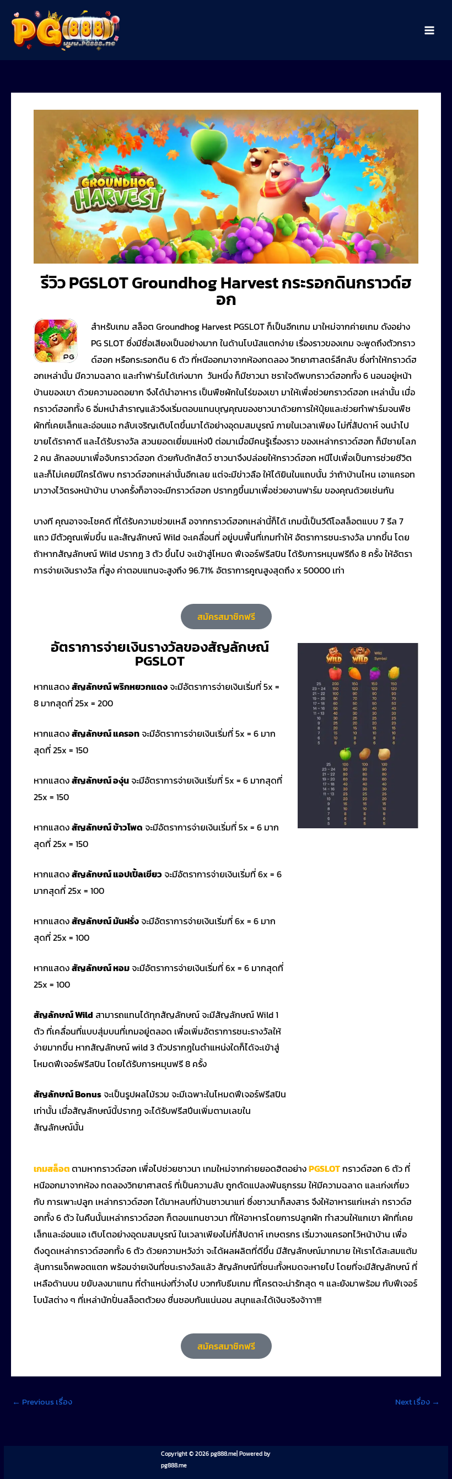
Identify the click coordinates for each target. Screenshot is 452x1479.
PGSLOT (324, 1168)
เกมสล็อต (52, 1168)
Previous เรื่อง (42, 1402)
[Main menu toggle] (429, 30)
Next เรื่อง (417, 1402)
